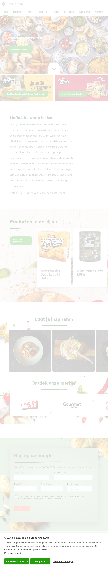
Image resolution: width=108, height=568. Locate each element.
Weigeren (40, 561)
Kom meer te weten (13, 553)
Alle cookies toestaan (16, 561)
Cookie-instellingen (63, 561)
